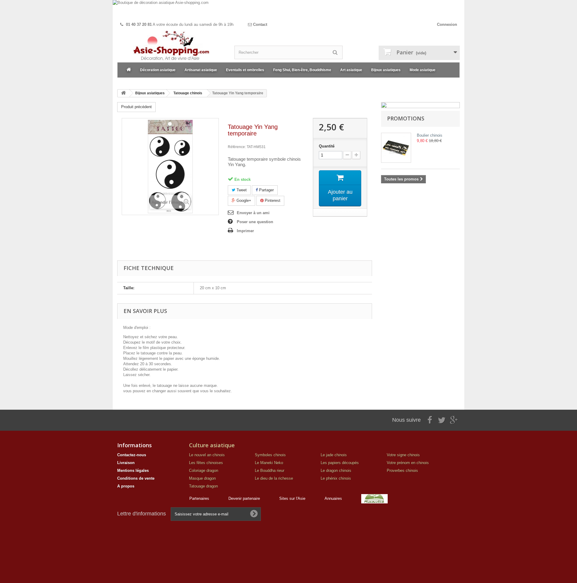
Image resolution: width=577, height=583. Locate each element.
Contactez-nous (131, 455)
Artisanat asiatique (201, 70)
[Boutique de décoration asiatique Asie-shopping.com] (288, 10)
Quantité (326, 146)
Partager (266, 190)
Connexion (447, 24)
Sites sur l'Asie (292, 498)
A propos (125, 486)
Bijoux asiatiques (386, 70)
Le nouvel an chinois (207, 455)
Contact (259, 24)
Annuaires (333, 498)
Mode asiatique (422, 70)
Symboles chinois (270, 455)
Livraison (126, 462)
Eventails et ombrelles (245, 70)
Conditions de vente (135, 478)
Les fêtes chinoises (206, 462)
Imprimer (245, 231)
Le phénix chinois (336, 478)
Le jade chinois (334, 455)
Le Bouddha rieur (269, 470)
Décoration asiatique (158, 70)
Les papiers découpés (340, 462)
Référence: (237, 147)
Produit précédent (136, 107)
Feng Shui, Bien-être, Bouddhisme (302, 70)
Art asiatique (351, 70)
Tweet (241, 190)
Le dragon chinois (336, 470)
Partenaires (199, 498)
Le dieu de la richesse (274, 478)
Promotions (405, 118)
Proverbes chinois (402, 470)
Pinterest (272, 200)
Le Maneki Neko (269, 462)
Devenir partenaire (244, 498)
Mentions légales (133, 470)
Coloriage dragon (203, 470)
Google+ (243, 200)
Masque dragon (202, 478)
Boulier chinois (429, 135)
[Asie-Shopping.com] (171, 46)
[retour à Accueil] (123, 93)
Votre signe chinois (403, 455)
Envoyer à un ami (253, 213)
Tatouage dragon (203, 486)
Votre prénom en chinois (408, 462)
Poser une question (255, 222)
